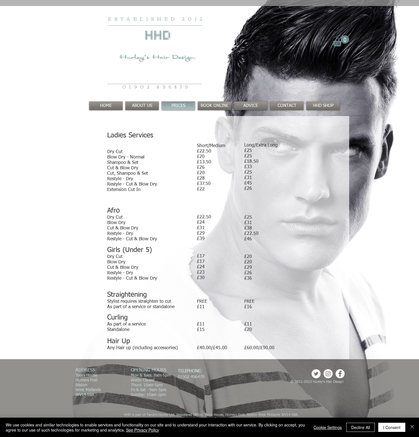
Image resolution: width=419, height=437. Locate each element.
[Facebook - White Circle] (340, 373)
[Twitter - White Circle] (316, 373)
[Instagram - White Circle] (328, 373)
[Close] (412, 427)
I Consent (391, 427)
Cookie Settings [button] (328, 427)
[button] (341, 40)
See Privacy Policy (142, 430)
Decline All (360, 427)
